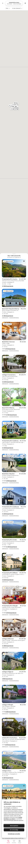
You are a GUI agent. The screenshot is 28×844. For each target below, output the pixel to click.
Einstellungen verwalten (14, 834)
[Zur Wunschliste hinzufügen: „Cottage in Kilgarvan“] (24, 654)
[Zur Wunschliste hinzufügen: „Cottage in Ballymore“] (24, 621)
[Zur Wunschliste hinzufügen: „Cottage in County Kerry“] (24, 357)
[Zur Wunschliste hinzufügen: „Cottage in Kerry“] (24, 753)
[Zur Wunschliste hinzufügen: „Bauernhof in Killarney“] (24, 390)
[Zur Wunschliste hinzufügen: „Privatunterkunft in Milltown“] (24, 555)
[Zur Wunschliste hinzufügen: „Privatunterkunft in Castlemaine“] (24, 423)
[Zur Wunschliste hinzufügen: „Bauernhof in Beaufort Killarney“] (24, 291)
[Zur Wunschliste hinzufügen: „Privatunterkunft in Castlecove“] (24, 489)
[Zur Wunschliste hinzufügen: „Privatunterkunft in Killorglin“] (24, 588)
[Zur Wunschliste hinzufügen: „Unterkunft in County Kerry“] (24, 720)
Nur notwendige (14, 830)
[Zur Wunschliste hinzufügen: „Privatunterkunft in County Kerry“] (24, 261)
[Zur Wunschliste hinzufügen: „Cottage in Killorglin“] (24, 687)
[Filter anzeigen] (25, 3)
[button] (7, 286)
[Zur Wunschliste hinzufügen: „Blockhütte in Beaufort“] (24, 456)
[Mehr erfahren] (20, 257)
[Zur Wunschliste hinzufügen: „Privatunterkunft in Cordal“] (24, 522)
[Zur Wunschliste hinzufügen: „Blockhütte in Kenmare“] (24, 324)
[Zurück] (2, 3)
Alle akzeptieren (14, 825)
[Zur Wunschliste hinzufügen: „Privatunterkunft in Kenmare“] (24, 786)
